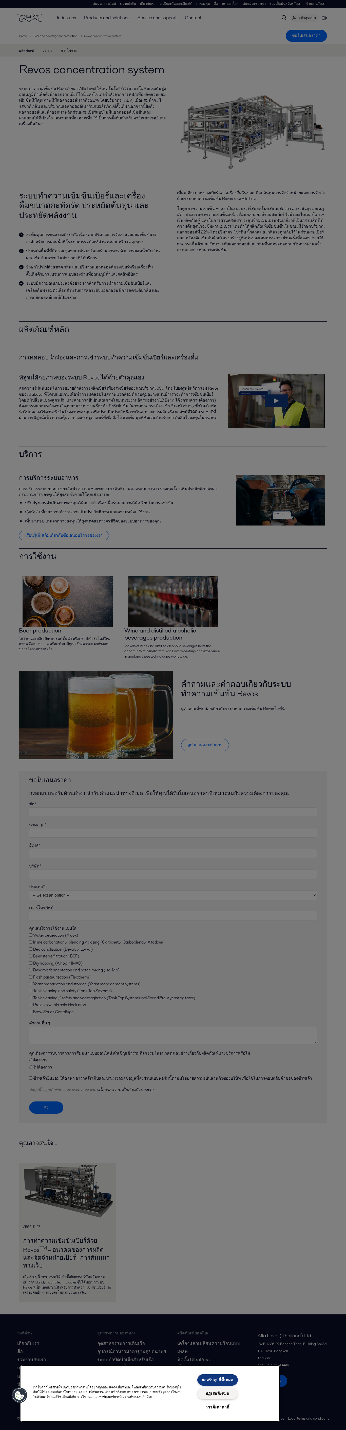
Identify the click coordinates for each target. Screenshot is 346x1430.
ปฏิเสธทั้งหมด (217, 1393)
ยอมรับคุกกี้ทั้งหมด (217, 1379)
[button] (19, 1395)
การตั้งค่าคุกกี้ (217, 1407)
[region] (150, 1393)
